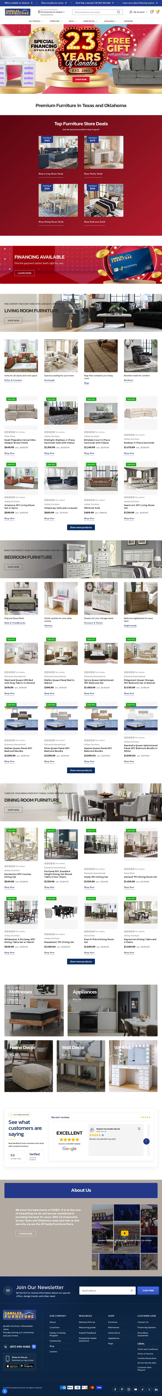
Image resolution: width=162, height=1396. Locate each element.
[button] (36, 21)
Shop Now (81, 79)
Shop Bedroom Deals (94, 222)
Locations (54, 1327)
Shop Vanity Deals (93, 174)
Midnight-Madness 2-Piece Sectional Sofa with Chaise (59, 441)
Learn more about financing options (139, 3)
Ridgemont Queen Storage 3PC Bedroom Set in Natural (139, 681)
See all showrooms (46, 14)
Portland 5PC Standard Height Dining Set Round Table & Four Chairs (58, 874)
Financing (128, 21)
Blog (52, 1346)
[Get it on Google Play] (27, 1366)
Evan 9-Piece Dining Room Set (99, 941)
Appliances (113, 1338)
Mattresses (113, 1327)
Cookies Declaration (147, 1358)
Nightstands (130, 626)
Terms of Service (145, 1353)
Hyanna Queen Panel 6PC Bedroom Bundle (98, 749)
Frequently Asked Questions (87, 1339)
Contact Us (143, 1322)
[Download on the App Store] (12, 1366)
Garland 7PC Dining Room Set (140, 877)
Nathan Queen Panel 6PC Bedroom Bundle (18, 749)
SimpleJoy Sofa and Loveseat (60, 508)
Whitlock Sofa (92, 508)
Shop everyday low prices (52, 3)
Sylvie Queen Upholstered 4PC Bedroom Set (99, 681)
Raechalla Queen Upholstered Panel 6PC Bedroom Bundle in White (140, 748)
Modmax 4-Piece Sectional (139, 442)
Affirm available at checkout (17, 3)
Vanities (48, 626)
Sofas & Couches (13, 380)
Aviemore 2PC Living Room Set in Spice (19, 506)
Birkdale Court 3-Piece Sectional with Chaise (97, 441)
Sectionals (49, 380)
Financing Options (147, 1327)
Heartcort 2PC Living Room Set (139, 506)
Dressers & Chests (93, 623)
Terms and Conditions (148, 1349)
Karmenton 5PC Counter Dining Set (17, 875)
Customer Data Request (144, 1368)
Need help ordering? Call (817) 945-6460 (93, 3)
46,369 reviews (73, 1143)
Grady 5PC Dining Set (96, 877)
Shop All (13, 999)
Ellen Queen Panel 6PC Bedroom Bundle (57, 749)
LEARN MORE (25, 1233)
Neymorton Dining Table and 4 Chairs (140, 941)
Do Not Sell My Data (147, 1362)
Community (55, 1340)
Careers (53, 1351)
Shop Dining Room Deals (51, 222)
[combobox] (97, 12)
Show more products (81, 527)
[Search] (119, 12)
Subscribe (148, 1290)
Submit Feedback (87, 1332)
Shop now (13, 567)
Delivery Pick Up (87, 1322)
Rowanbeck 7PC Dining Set (59, 942)
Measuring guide (87, 1327)
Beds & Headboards (14, 623)
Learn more (24, 273)
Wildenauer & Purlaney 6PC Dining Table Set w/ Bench (19, 941)
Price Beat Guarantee (143, 1334)
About (53, 1322)
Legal (141, 1343)
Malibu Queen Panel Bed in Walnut (59, 681)
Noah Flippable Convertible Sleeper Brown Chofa (20, 441)
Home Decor (114, 1332)
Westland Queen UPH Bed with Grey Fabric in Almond (19, 681)
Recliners (128, 380)
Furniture (112, 1322)
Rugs (86, 383)
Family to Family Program (58, 1334)
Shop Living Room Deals (51, 174)
